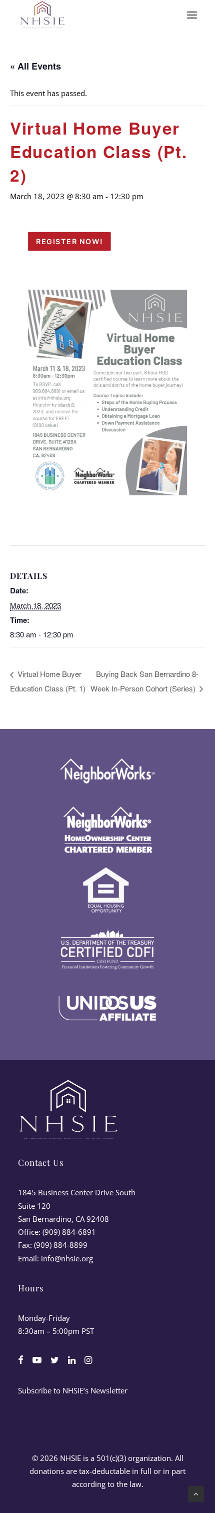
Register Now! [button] (69, 241)
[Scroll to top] (196, 1493)
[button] (192, 15)
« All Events (35, 66)
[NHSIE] (42, 15)
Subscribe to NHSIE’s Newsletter (73, 1390)
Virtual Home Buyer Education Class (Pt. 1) (48, 680)
